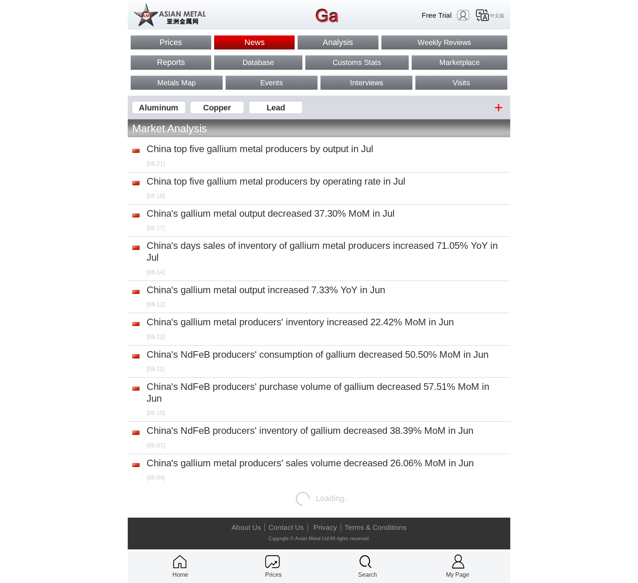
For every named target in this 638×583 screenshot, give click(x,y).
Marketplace (459, 62)
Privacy (325, 527)
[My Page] (458, 561)
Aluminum (158, 107)
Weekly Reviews (444, 42)
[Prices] (272, 561)
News (254, 42)
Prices (171, 42)
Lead (276, 107)
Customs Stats (357, 62)
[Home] (179, 561)
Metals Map (176, 83)
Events (271, 83)
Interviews (366, 83)
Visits (461, 83)
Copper (217, 107)
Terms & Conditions (375, 527)
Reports (171, 62)
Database (258, 62)
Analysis (338, 42)
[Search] (365, 561)
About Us (246, 527)
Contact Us (286, 527)
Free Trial (437, 15)
